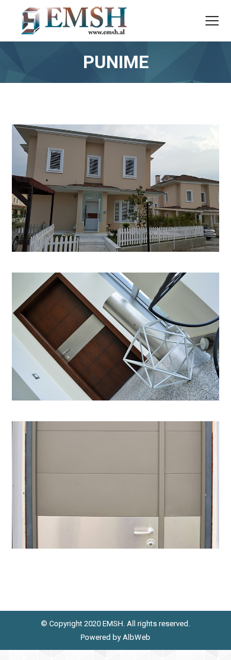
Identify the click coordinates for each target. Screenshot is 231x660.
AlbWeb (135, 637)
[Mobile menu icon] (212, 21)
